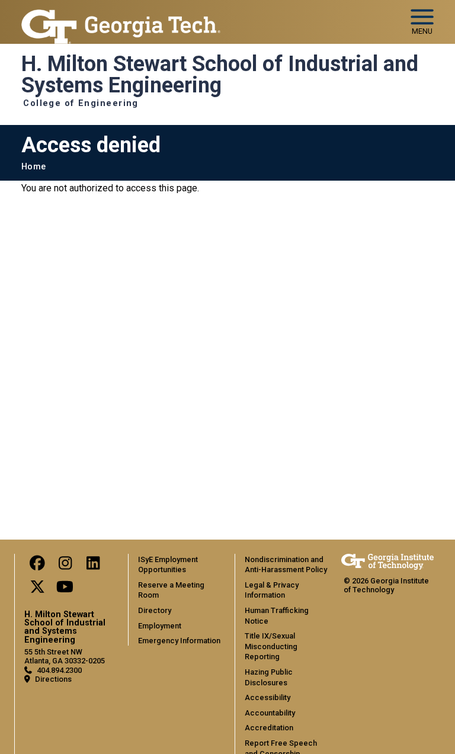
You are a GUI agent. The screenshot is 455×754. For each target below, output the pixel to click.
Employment (159, 625)
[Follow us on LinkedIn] (93, 566)
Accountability (270, 712)
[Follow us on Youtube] (65, 589)
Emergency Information (179, 640)
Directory (154, 610)
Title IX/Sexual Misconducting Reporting (271, 646)
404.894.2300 (59, 670)
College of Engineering (81, 103)
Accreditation (269, 727)
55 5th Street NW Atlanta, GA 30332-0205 (64, 656)
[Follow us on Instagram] (65, 566)
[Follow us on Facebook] (37, 566)
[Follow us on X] (37, 589)
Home (33, 167)
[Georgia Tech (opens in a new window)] (387, 561)
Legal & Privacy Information (272, 590)
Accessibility (267, 697)
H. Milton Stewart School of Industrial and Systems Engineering (219, 75)
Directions (53, 679)
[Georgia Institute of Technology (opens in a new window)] (120, 17)
